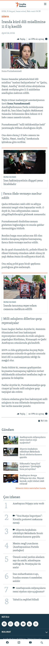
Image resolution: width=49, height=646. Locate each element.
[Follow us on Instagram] (10, 624)
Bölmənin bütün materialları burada (31, 488)
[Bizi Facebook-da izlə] (7, 642)
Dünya (5, 17)
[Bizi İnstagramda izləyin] (19, 642)
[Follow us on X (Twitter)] (16, 624)
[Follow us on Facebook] (4, 624)
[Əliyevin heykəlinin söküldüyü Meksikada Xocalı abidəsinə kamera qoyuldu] (10, 452)
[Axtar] (42, 642)
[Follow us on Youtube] (23, 624)
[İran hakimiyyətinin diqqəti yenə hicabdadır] (25, 162)
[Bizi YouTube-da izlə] (30, 642)
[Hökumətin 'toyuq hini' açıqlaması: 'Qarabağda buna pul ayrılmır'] (10, 466)
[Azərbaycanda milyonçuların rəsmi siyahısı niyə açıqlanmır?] (10, 440)
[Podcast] (35, 624)
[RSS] (29, 624)
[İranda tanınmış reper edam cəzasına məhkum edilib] (25, 287)
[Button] (21, 39)
